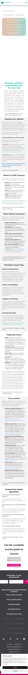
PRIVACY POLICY (13, 652)
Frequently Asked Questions (14, 33)
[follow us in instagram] (17, 639)
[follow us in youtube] (24, 639)
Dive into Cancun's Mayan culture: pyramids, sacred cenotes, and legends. (15, 433)
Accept (15, 667)
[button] (26, 2)
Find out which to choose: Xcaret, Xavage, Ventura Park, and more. (15, 467)
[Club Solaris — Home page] (6, 3)
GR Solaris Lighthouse (14, 614)
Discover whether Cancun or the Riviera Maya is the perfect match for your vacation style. (13, 165)
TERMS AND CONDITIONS (14, 647)
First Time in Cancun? (14, 25)
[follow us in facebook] (10, 639)
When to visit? (14, 22)
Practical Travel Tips (14, 27)
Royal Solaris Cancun (14, 599)
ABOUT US (18, 644)
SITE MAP (9, 644)
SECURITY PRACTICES (14, 649)
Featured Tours (14, 30)
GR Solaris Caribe (14, 604)
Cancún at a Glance (14, 19)
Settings (15, 670)
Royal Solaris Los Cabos (14, 595)
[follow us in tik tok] (4, 639)
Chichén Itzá (20, 427)
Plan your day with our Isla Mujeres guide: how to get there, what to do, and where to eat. (15, 250)
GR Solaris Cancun (14, 609)
